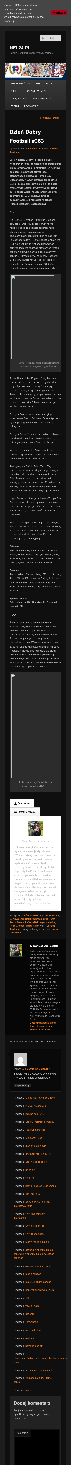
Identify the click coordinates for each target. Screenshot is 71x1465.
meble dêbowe (33, 1274)
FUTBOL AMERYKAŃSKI (34, 90)
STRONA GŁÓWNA (20, 83)
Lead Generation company (39, 1121)
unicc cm (30, 1170)
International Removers (38, 1153)
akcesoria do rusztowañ (38, 1266)
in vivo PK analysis (36, 1106)
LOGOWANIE (31, 106)
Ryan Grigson (17, 925)
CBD (27, 1298)
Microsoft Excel (34, 1138)
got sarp (29, 1314)
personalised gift (34, 1346)
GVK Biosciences (35, 1234)
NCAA (49, 83)
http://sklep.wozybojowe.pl (39, 1289)
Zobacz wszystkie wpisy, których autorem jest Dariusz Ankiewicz (43, 1026)
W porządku (59, 12)
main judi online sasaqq (38, 1282)
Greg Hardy (49, 919)
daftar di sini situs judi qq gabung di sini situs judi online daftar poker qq (34, 1253)
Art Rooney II (52, 915)
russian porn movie (35, 1145)
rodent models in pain (37, 1242)
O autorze (23, 803)
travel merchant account (38, 1370)
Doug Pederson (33, 919)
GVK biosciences (34, 1225)
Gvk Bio (29, 1178)
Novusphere (31, 1321)
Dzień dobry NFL (30, 915)
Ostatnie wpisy (26, 812)
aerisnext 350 (32, 1193)
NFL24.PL (20, 47)
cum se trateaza (34, 1330)
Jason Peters (17, 922)
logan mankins (47, 922)
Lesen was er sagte (36, 1161)
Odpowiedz (22, 1085)
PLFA (13, 90)
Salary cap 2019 (18, 98)
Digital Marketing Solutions (40, 1097)
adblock (29, 1338)
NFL (38, 83)
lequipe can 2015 (34, 1113)
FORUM (14, 106)
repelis (29, 1390)
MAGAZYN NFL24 (42, 98)
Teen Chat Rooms (35, 1129)
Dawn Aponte (17, 919)
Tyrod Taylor (32, 925)
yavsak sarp (32, 1306)
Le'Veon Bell (31, 922)
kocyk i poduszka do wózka (40, 1185)
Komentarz (22, 1432)
